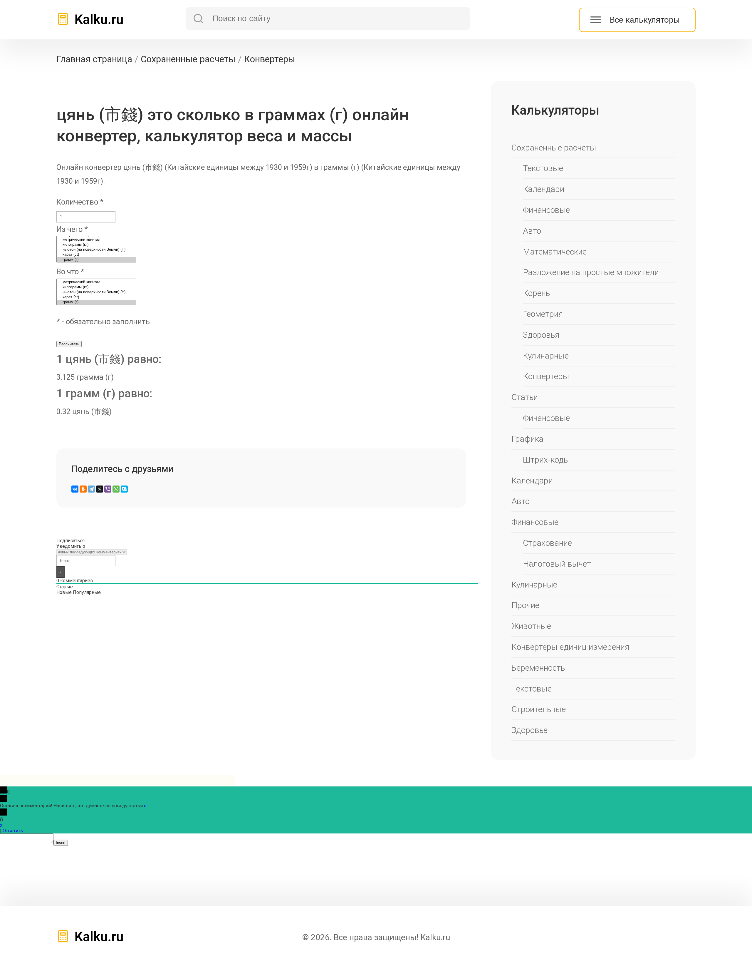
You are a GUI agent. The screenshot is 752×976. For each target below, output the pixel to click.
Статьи (524, 397)
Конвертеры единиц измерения (570, 647)
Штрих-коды (546, 460)
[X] (99, 489)
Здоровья (541, 335)
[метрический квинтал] (96, 239)
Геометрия (543, 314)
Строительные (538, 709)
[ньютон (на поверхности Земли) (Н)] (96, 249)
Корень (536, 293)
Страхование (547, 543)
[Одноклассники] (83, 489)
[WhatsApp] (116, 489)
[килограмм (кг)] (96, 244)
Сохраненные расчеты (553, 148)
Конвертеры (546, 376)
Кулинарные (546, 356)
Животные (531, 626)
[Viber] (107, 489)
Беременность (538, 668)
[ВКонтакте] (74, 489)
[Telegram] (91, 489)
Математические (555, 252)
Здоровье (529, 730)
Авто (532, 231)
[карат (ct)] (96, 254)
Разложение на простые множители (591, 272)
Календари (543, 189)
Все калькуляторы (645, 20)
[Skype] (124, 489)
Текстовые (543, 168)
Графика (527, 439)
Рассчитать (69, 344)
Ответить (13, 830)
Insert (61, 843)
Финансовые (546, 210)
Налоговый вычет (557, 564)
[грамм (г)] (96, 259)
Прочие (525, 605)
